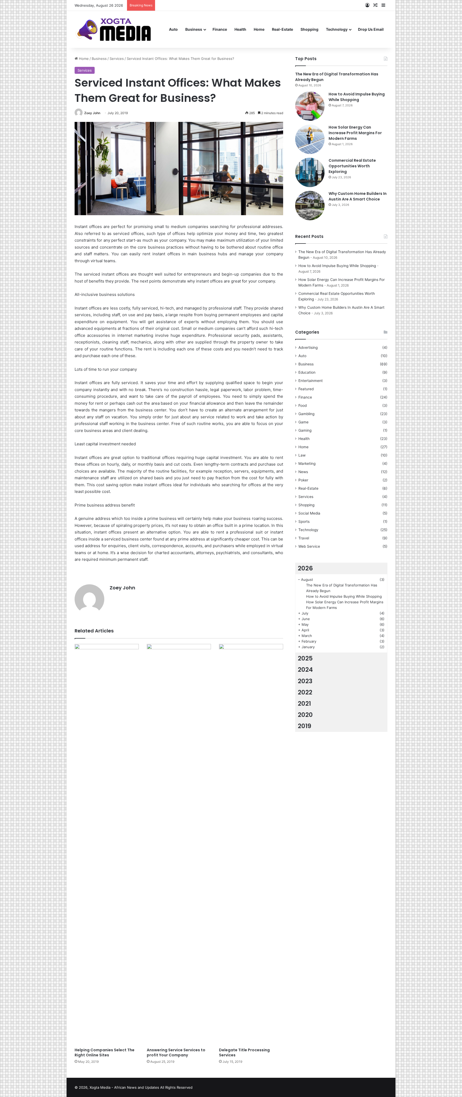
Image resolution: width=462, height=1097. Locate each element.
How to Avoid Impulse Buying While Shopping (357, 96)
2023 (305, 681)
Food (302, 405)
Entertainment (310, 380)
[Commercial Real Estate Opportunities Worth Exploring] (310, 172)
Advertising (308, 347)
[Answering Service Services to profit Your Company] (179, 844)
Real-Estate (282, 29)
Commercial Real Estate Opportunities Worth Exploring (352, 166)
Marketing (306, 463)
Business (193, 29)
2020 (305, 714)
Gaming (304, 430)
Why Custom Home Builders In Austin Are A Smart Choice (358, 196)
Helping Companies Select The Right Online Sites (104, 1052)
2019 (304, 726)
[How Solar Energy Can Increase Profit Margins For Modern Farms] (310, 139)
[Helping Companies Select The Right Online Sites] (107, 844)
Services (117, 58)
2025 (305, 658)
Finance (220, 29)
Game (303, 422)
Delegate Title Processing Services (244, 1052)
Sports (304, 521)
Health (240, 29)
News (303, 472)
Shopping (309, 29)
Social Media (309, 513)
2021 (304, 703)
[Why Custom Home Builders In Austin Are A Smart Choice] (310, 205)
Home (259, 29)
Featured (306, 389)
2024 (305, 669)
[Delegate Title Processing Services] (251, 844)
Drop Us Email (371, 29)
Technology (337, 29)
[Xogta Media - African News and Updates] (120, 29)
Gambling (306, 414)
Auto (173, 29)
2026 (305, 568)
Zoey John (92, 113)
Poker (303, 480)
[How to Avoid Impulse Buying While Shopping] (310, 106)
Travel (303, 538)
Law (302, 455)
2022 (305, 692)
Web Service (309, 546)
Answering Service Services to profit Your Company (176, 1052)
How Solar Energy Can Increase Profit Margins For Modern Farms (355, 133)
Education (306, 372)
